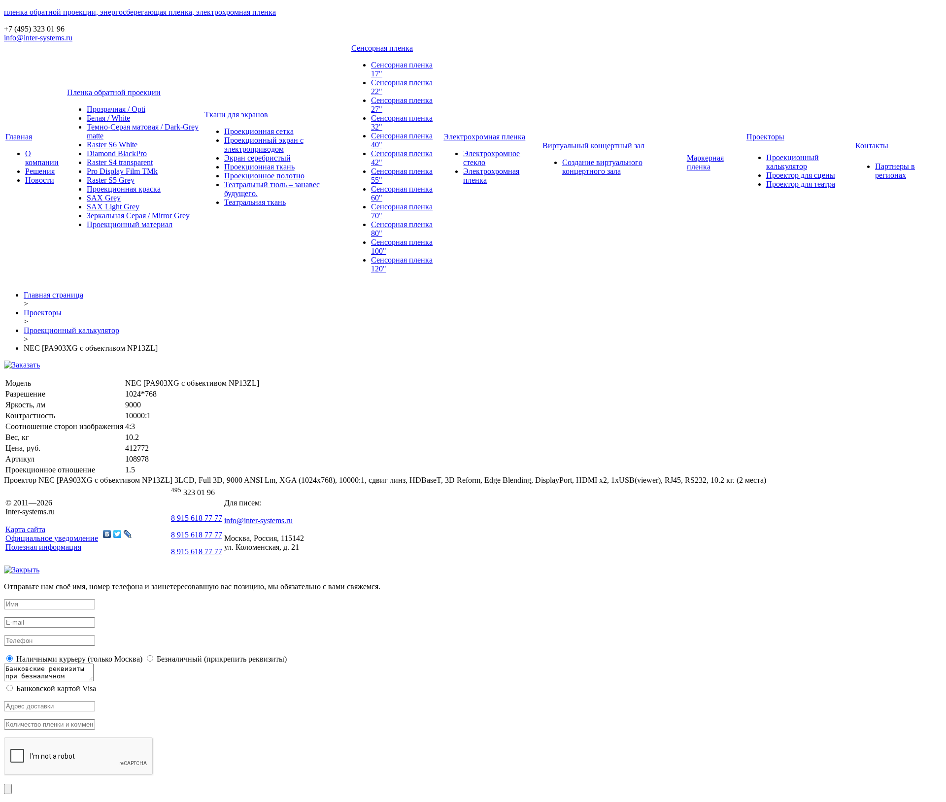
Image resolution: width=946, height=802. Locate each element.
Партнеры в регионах (895, 170)
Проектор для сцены (800, 175)
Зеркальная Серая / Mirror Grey (138, 215)
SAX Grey (104, 198)
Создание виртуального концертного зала (602, 166)
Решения (40, 171)
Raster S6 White (112, 144)
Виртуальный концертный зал (593, 145)
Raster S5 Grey (111, 180)
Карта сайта (25, 529)
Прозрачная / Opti (116, 109)
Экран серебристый (257, 158)
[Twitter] (117, 534)
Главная (18, 137)
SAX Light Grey (113, 206)
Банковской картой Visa (55, 688)
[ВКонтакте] (107, 534)
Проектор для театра (800, 184)
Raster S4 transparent (120, 162)
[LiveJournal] (128, 534)
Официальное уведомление (51, 538)
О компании (42, 158)
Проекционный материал (129, 224)
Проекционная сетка (259, 131)
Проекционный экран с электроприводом (264, 144)
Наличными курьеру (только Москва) (78, 659)
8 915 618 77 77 (196, 518)
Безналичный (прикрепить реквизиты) (221, 659)
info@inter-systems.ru (38, 37)
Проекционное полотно (264, 175)
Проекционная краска (124, 189)
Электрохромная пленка (484, 137)
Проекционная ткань (259, 167)
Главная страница (53, 295)
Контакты (871, 145)
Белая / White (108, 118)
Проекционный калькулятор (792, 161)
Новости (39, 180)
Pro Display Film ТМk (122, 171)
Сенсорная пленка (382, 48)
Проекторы (765, 137)
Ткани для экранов (236, 114)
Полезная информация (43, 547)
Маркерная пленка (705, 162)
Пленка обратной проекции (114, 92)
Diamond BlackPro (117, 153)
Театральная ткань (255, 202)
